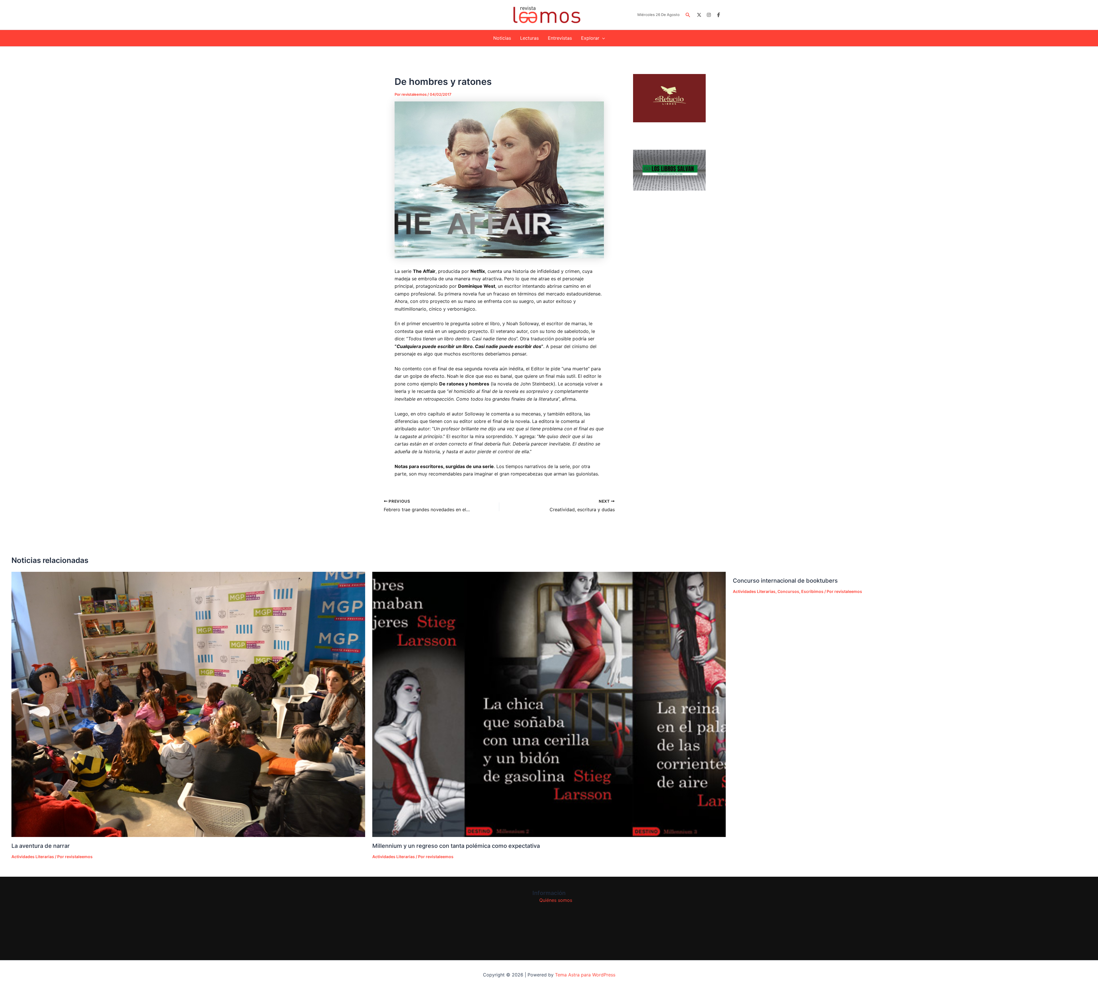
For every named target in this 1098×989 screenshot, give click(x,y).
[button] (688, 15)
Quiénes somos (555, 900)
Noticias (502, 38)
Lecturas (529, 38)
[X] (699, 15)
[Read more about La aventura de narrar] (188, 704)
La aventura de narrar (40, 845)
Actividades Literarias (32, 856)
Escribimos (812, 591)
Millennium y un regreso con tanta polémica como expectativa (456, 845)
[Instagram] (709, 15)
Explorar (590, 38)
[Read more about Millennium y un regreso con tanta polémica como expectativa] (549, 704)
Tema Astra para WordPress (585, 975)
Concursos (788, 591)
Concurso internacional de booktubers (785, 580)
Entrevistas (560, 38)
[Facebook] (718, 15)
